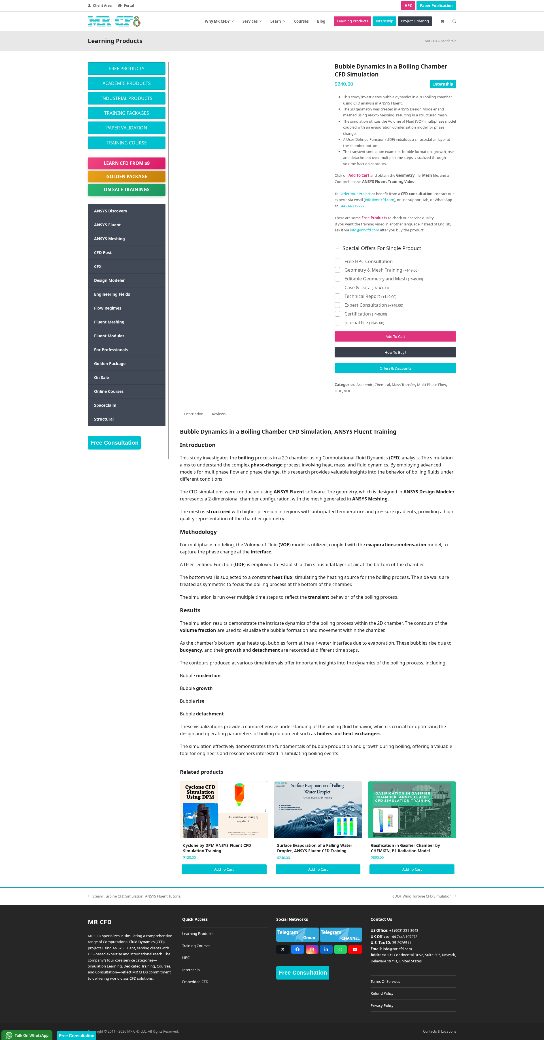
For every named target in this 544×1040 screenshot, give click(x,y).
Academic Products (127, 83)
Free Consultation (114, 443)
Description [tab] (193, 413)
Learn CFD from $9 (127, 163)
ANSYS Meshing (109, 238)
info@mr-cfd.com (379, 199)
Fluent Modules (109, 335)
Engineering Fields (112, 294)
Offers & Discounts (395, 368)
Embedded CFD (195, 981)
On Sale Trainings (127, 189)
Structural (104, 419)
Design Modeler (109, 280)
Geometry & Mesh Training (381, 270)
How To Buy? (395, 352)
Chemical (382, 384)
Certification (366, 314)
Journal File (364, 323)
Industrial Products (126, 98)
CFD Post (103, 252)
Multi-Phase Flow (431, 384)
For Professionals (111, 349)
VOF (347, 390)
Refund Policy (382, 993)
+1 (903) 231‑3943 (403, 930)
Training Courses (196, 945)
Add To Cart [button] (224, 869)
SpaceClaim (105, 405)
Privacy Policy (382, 1005)
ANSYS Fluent (107, 224)
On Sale (101, 377)
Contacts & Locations (439, 1031)
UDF (338, 390)
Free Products (126, 68)
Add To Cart (395, 336)
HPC (408, 5)
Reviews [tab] (219, 413)
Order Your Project (355, 193)
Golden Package (126, 176)
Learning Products (197, 933)
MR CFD (431, 41)
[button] (442, 21)
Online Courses (109, 391)
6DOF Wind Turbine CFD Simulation (422, 896)
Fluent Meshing (109, 322)
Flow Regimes (107, 308)
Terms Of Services (385, 981)
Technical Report (370, 296)
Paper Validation (126, 128)
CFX (97, 266)
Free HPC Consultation (369, 261)
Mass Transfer (403, 384)
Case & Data (367, 288)
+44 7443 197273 (352, 205)
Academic (448, 41)
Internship (443, 84)
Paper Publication (436, 5)
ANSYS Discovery (110, 211)
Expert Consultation (374, 305)
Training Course (127, 143)
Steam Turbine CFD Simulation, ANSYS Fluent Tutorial (134, 896)
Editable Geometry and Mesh (384, 279)
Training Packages (126, 113)
